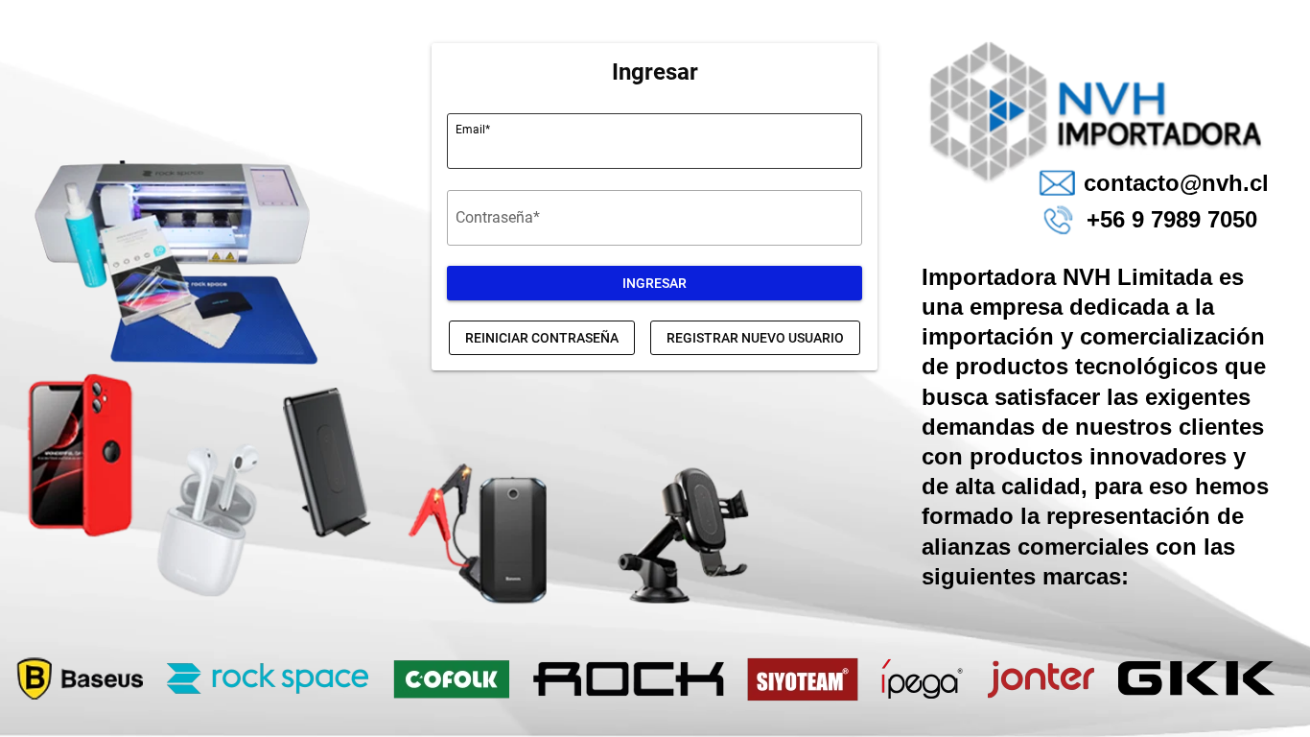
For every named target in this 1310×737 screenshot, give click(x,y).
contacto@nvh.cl (1176, 183)
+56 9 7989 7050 (1172, 219)
